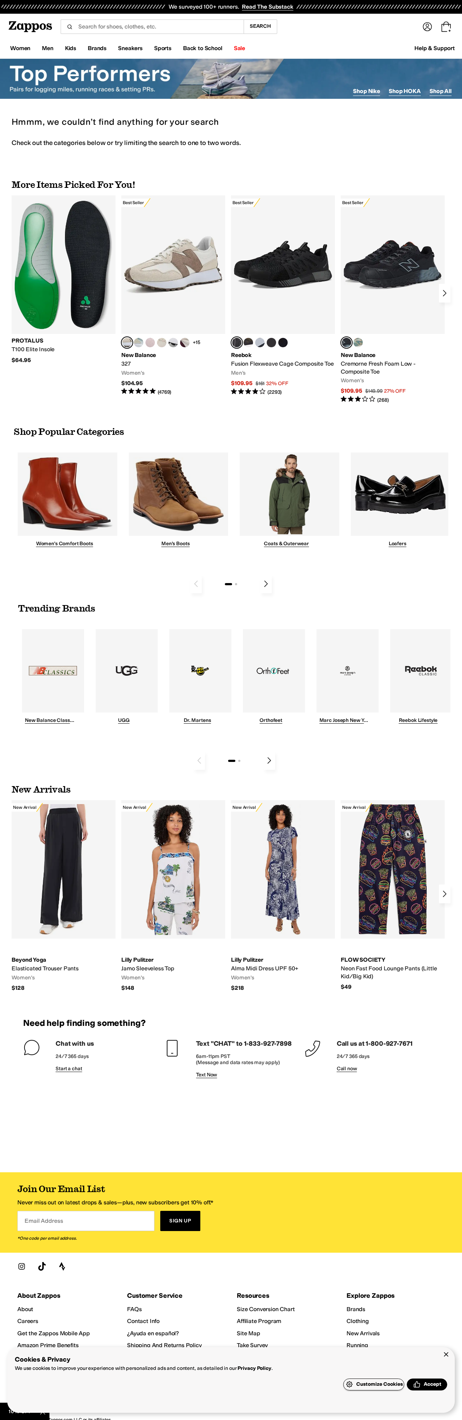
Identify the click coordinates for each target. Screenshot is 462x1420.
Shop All (441, 91)
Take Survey (252, 1345)
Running (357, 1345)
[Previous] (196, 583)
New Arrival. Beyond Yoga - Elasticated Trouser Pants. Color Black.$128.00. (64, 896)
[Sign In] (427, 26)
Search (260, 26)
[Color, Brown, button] (248, 342)
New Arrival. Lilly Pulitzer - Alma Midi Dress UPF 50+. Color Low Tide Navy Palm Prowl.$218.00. (283, 896)
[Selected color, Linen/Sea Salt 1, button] (127, 342)
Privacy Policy (254, 1368)
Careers (27, 1321)
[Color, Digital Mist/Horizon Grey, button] (173, 342)
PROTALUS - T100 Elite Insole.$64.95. (64, 279)
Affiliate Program (259, 1321)
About (25, 1309)
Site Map (248, 1333)
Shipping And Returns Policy (164, 1345)
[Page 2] (236, 584)
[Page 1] (228, 584)
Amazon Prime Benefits (48, 1345)
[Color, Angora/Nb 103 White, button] (138, 342)
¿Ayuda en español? (153, 1333)
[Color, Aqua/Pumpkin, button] (358, 342)
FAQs (134, 1309)
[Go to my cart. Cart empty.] (446, 26)
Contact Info (143, 1321)
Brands (355, 1309)
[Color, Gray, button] (260, 342)
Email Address (44, 1220)
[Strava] (62, 1266)
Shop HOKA (405, 91)
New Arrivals (363, 1333)
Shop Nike (366, 91)
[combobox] (152, 26)
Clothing (357, 1321)
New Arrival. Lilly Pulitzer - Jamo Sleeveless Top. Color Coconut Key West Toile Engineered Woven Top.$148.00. (173, 896)
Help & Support (434, 48)
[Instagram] (22, 1266)
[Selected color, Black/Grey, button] (237, 342)
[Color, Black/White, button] (283, 342)
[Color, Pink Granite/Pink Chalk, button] (150, 342)
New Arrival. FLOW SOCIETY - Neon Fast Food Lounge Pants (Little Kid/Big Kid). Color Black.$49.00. (393, 895)
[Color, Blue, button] (271, 342)
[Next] (444, 293)
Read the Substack (267, 6)
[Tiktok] (42, 1266)
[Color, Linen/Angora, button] (161, 342)
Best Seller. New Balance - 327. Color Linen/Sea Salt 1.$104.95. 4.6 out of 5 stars (173, 295)
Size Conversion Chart (266, 1309)
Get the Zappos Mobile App (53, 1333)
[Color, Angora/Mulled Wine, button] (185, 342)
